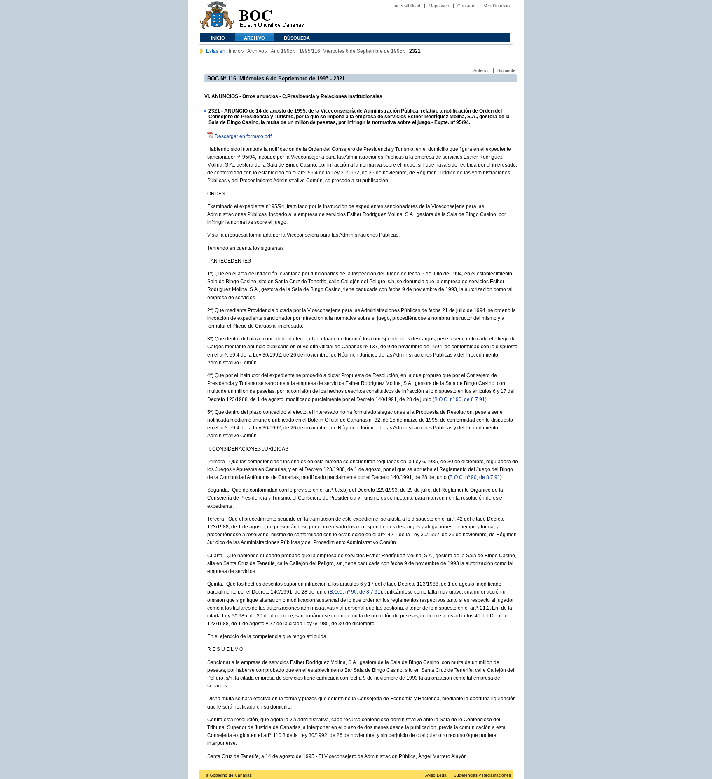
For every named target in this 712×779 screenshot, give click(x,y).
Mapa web (439, 5)
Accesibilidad (407, 5)
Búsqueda (297, 37)
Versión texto (497, 5)
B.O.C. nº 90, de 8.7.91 (459, 399)
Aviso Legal (436, 775)
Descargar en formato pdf (243, 136)
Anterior (481, 70)
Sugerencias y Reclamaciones (482, 775)
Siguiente (506, 70)
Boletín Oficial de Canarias (271, 16)
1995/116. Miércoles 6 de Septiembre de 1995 (351, 51)
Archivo (254, 37)
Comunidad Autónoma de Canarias (216, 16)
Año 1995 (282, 51)
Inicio (218, 37)
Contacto (466, 5)
